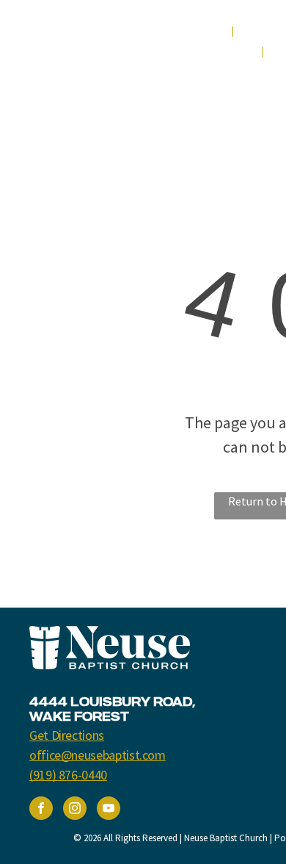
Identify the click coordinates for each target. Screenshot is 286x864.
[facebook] (41, 810)
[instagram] (75, 810)
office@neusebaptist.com (97, 754)
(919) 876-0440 (68, 774)
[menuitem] (205, 31)
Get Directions (66, 735)
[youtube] (108, 810)
